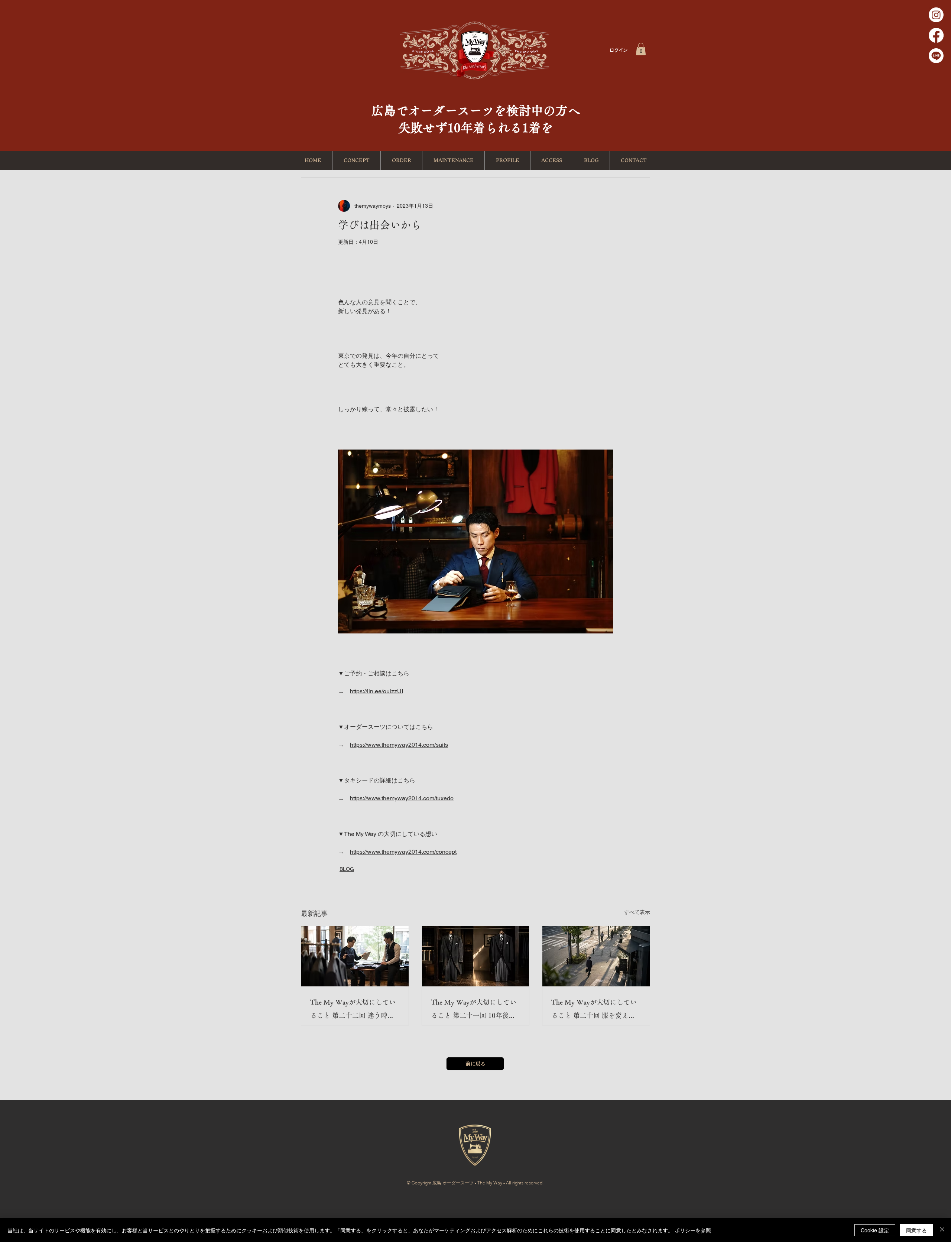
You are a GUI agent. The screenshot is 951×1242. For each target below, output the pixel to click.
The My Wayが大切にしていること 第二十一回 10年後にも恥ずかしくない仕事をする (474, 1010)
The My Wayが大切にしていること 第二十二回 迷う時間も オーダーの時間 (353, 1010)
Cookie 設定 (875, 1230)
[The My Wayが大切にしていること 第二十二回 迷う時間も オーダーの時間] (355, 956)
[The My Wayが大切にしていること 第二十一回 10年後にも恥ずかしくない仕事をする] (475, 956)
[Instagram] (936, 14)
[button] (641, 49)
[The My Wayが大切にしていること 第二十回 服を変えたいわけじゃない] (596, 956)
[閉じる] (942, 1230)
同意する (916, 1230)
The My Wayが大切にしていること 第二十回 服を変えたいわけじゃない (594, 1010)
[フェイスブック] (936, 35)
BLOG (347, 869)
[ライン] (936, 55)
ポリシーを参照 (693, 1230)
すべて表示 (637, 912)
